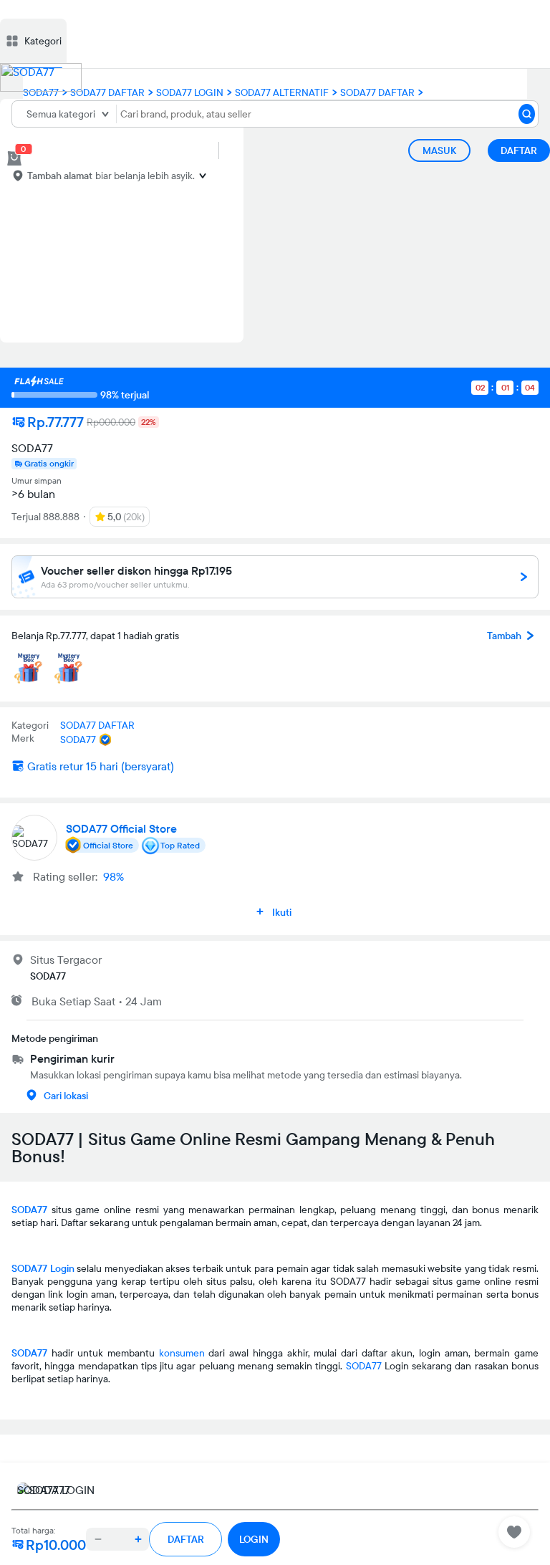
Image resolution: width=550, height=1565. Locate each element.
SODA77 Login (42, 1268)
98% (113, 876)
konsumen (182, 1352)
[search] (526, 114)
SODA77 (29, 1209)
